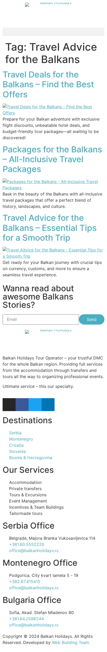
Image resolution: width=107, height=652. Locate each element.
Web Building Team (70, 642)
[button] (53, 32)
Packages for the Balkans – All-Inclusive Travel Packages (52, 159)
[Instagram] (9, 404)
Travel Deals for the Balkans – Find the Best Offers (48, 84)
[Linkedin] (48, 404)
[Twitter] (35, 404)
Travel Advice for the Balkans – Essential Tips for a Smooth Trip (50, 228)
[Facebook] (22, 404)
